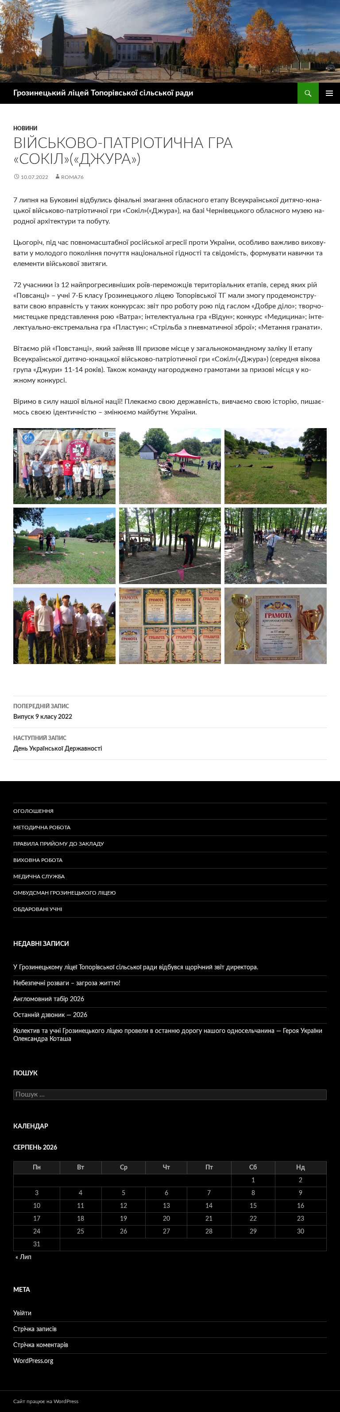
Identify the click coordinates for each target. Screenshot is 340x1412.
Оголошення (33, 811)
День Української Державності (57, 744)
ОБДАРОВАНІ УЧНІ (37, 909)
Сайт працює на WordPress (45, 1401)
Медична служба (39, 876)
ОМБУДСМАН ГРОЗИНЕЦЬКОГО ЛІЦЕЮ (64, 893)
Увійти (22, 1313)
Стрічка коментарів (40, 1345)
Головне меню (329, 93)
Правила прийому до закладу (58, 843)
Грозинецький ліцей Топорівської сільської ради (103, 93)
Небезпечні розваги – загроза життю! (66, 983)
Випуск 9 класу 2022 (42, 712)
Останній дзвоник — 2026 (50, 1015)
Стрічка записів (35, 1329)
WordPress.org (33, 1361)
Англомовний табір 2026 (48, 999)
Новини (25, 128)
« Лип (23, 1257)
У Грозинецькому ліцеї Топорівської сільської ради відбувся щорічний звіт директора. (135, 967)
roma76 (72, 177)
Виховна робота (37, 860)
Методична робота (41, 827)
